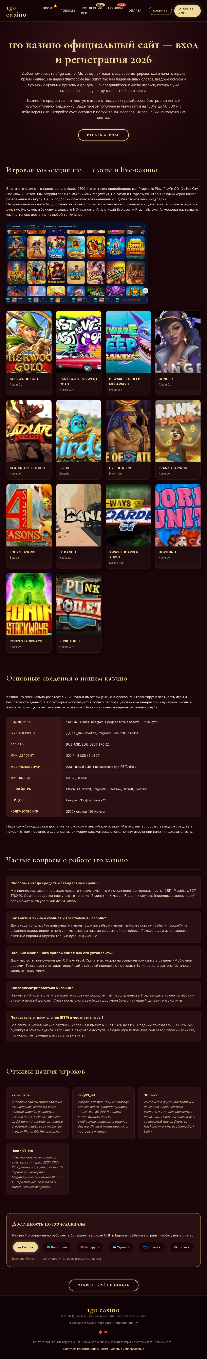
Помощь (67, 10)
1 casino (16, 11)
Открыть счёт (186, 10)
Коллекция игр (91, 10)
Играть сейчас (103, 135)
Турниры (115, 7)
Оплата (135, 10)
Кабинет (160, 10)
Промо (49, 7)
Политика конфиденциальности (85, 1349)
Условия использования (127, 1349)
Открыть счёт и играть (104, 1285)
